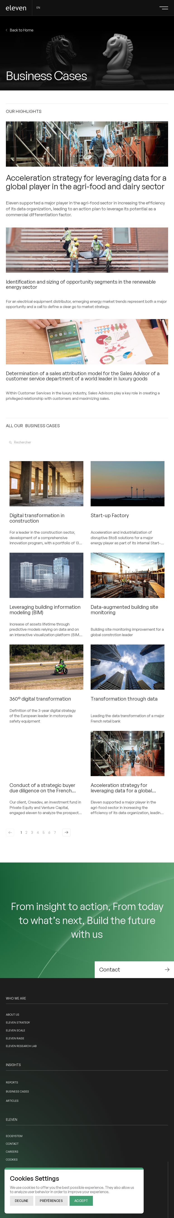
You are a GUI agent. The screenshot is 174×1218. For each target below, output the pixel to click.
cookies (12, 1159)
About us (12, 1014)
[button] (164, 8)
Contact (12, 1143)
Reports (12, 1082)
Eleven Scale (15, 1030)
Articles (12, 1100)
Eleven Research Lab (21, 1046)
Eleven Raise (15, 1038)
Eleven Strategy (18, 1022)
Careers (12, 1151)
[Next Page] (66, 832)
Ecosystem (14, 1136)
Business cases (17, 1091)
